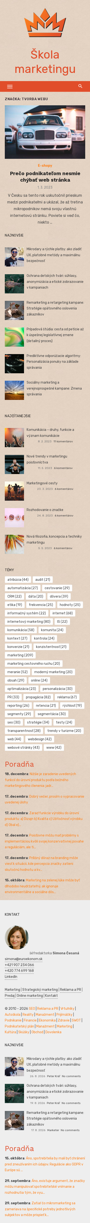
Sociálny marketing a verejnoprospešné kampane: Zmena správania (54, 388)
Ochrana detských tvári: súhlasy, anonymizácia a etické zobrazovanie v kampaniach (55, 282)
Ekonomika (47, 1020)
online (39, 680)
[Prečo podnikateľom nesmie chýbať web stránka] (45, 132)
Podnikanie (13, 1020)
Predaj (10, 996)
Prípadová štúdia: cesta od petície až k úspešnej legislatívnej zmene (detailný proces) (55, 335)
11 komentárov (63, 441)
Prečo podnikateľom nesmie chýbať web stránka (45, 176)
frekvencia (41, 605)
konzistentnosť (51, 647)
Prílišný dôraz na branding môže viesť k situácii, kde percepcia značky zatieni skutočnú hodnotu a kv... (41, 864)
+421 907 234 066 (19, 965)
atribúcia (18, 580)
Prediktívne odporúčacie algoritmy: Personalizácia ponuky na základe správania (54, 362)
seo (13, 722)
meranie (17, 672)
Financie (30, 1020)
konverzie (18, 647)
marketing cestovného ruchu (33, 664)
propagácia (38, 697)
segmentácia (52, 714)
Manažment (45, 1015)
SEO (32, 1009)
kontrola (44, 638)
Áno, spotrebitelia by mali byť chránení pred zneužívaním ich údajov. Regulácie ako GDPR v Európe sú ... (45, 1164)
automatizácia (22, 588)
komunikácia (20, 630)
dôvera (59, 596)
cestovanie (57, 588)
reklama (67, 697)
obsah (15, 680)
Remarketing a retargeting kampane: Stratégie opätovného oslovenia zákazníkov (55, 308)
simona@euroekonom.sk (23, 959)
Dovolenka (53, 1032)
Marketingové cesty (42, 483)
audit (42, 580)
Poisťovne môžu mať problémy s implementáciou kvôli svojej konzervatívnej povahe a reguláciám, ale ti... (44, 841)
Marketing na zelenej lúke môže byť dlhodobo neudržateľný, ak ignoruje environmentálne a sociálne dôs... (42, 886)
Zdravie (64, 1020)
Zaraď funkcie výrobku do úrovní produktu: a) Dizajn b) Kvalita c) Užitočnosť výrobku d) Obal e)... (44, 819)
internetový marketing (28, 622)
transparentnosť (24, 731)
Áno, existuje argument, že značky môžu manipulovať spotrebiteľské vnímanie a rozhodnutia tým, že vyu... (45, 1187)
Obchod (37, 1032)
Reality (28, 1015)
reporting (18, 706)
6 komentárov (63, 468)
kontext (17, 638)
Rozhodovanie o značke (45, 510)
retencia (46, 706)
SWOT (76, 1020)
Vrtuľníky (67, 1009)
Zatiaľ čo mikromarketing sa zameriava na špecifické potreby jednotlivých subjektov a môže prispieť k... (40, 1209)
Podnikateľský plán (19, 1026)
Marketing (12, 990)
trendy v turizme (64, 731)
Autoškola (12, 1015)
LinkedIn (11, 977)
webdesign (40, 739)
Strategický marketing (40, 990)
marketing (20, 655)
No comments (71, 1076)
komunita (52, 630)
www (53, 748)
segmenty (19, 714)
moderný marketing (53, 672)
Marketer (53, 1130)
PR (13, 697)
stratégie (38, 722)
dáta (35, 596)
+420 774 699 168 (19, 971)
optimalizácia (21, 689)
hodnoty (70, 605)
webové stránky (23, 748)
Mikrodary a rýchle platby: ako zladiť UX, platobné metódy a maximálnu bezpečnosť (54, 255)
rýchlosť (72, 706)
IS (62, 622)
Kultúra (10, 1032)
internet (63, 613)
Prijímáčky (64, 1015)
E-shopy (45, 166)
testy (64, 722)
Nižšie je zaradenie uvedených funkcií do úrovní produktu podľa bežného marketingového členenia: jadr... (40, 780)
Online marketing (30, 996)
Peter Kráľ (53, 1076)
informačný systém (26, 613)
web (14, 739)
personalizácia (57, 689)
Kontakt (51, 996)
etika (14, 605)
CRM (14, 596)
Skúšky (23, 1032)
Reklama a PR (70, 990)
